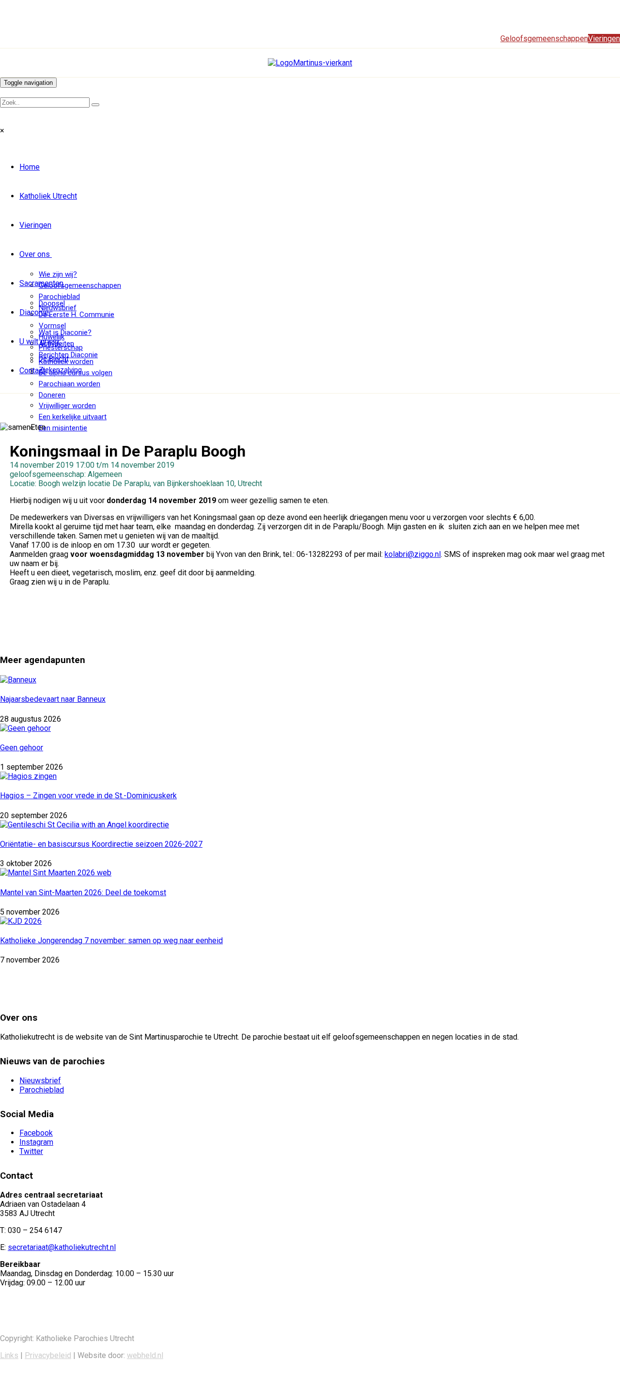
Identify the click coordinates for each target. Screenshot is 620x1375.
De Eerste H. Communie (76, 314)
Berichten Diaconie (68, 354)
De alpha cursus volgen (75, 372)
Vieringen (35, 225)
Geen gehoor (21, 747)
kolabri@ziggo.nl (413, 554)
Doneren (52, 395)
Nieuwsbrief (40, 1080)
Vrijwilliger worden (67, 405)
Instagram (36, 1142)
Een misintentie (63, 428)
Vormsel (52, 325)
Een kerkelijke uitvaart (73, 416)
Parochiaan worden (69, 383)
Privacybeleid (48, 1355)
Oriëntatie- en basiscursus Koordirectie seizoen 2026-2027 (101, 844)
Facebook (36, 1133)
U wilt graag (39, 341)
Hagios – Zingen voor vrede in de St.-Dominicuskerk (88, 795)
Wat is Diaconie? (65, 332)
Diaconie (34, 312)
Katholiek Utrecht (48, 196)
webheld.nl (145, 1355)
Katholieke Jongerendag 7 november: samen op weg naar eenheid (111, 940)
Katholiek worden (66, 361)
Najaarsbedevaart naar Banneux (53, 699)
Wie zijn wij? (58, 274)
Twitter (31, 1151)
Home (29, 167)
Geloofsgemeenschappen (80, 285)
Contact (32, 370)
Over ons (34, 254)
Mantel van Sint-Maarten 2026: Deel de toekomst (83, 892)
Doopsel (52, 303)
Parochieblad (59, 296)
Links (9, 1355)
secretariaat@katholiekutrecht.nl (62, 1247)
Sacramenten (41, 283)
